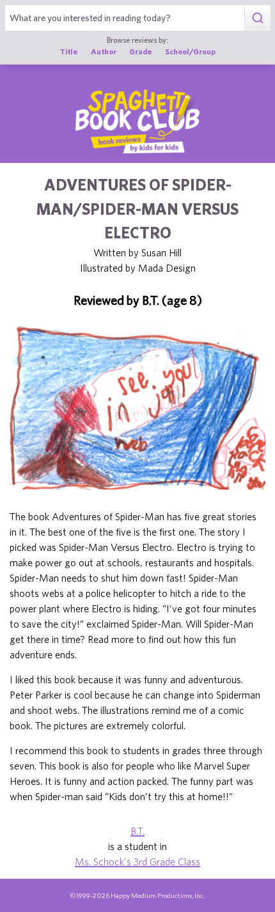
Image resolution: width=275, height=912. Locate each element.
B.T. (137, 831)
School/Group (190, 51)
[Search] (257, 18)
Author (103, 51)
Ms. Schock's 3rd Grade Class (137, 861)
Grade (140, 51)
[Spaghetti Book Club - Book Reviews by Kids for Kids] (137, 121)
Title (69, 51)
